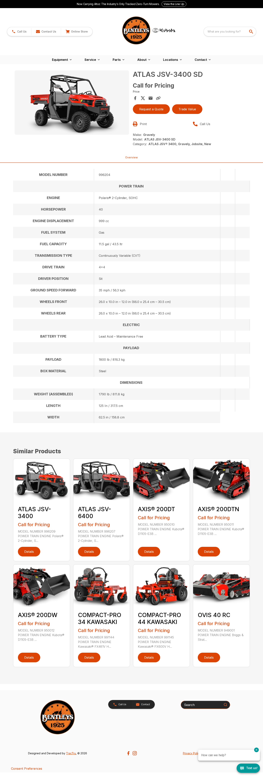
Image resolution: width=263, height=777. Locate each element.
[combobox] (230, 31)
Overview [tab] (131, 157)
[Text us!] (248, 768)
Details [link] (29, 552)
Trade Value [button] (187, 109)
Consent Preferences (26, 768)
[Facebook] (128, 753)
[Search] (225, 705)
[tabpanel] (72, 103)
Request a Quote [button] (151, 109)
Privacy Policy (192, 753)
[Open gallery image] (72, 102)
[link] (76, 31)
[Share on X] (143, 98)
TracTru (71, 753)
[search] (251, 31)
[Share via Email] (150, 98)
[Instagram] (134, 753)
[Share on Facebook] (135, 98)
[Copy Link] (158, 98)
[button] (19, 31)
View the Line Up (174, 4)
